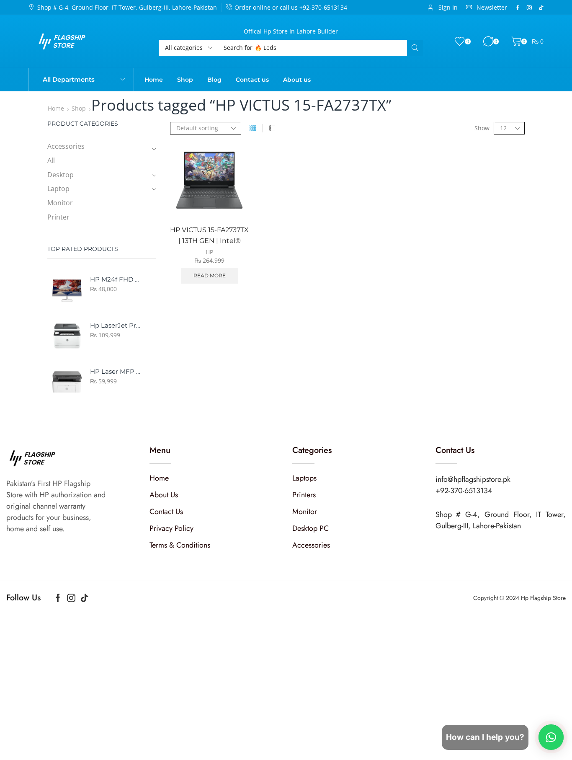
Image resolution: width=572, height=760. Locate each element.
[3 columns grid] (252, 128)
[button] (443, 7)
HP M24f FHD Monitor (115, 279)
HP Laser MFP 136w (115, 371)
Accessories (66, 146)
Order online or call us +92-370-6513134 (290, 7)
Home (56, 108)
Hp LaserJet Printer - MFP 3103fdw (115, 325)
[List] (272, 128)
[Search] (415, 48)
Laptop (58, 188)
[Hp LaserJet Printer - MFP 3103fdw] (67, 336)
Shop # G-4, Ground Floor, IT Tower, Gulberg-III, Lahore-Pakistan (127, 7)
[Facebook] (517, 7)
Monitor (60, 202)
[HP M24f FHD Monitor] (67, 290)
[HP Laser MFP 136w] (67, 382)
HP (209, 252)
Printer (58, 217)
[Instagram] (529, 7)
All (51, 160)
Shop (79, 108)
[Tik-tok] (541, 7)
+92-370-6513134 (463, 490)
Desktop (60, 174)
